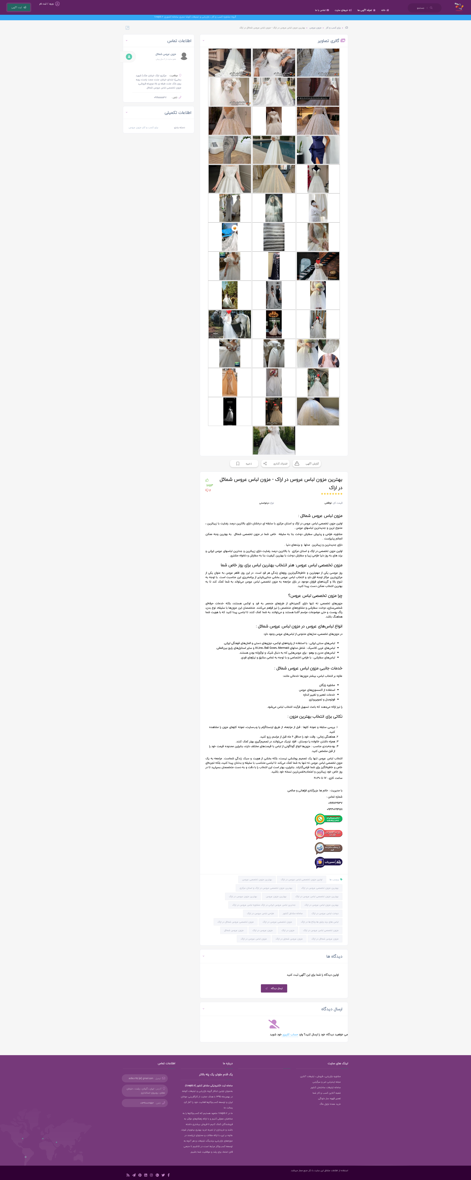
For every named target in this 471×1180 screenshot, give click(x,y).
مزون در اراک (287, 930)
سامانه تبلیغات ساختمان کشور (326, 1087)
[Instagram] (151, 1176)
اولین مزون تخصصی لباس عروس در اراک (301, 879)
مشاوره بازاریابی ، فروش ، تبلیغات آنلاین (320, 1076)
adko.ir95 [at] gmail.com (141, 1078)
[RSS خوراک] (128, 1176)
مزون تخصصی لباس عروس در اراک (321, 930)
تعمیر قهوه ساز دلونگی (329, 1098)
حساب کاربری (290, 1034)
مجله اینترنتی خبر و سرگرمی (327, 1082)
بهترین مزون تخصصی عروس (257, 879)
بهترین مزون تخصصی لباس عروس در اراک (317, 896)
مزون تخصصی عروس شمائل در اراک (235, 922)
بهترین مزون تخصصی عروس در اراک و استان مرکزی (266, 888)
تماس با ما (320, 10)
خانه (383, 10)
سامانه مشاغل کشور (293, 913)
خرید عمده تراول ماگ (330, 1104)
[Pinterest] (139, 1176)
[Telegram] (134, 1176)
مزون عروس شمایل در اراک (289, 939)
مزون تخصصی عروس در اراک (277, 922)
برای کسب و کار (333, 28)
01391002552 (147, 1103)
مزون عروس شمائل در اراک (325, 939)
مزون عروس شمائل (234, 930)
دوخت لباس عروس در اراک (325, 913)
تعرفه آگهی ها (364, 10)
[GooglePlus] (157, 1176)
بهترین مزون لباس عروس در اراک (321, 905)
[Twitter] (163, 1176)
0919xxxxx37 (160, 97)
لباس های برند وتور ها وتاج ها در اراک (320, 922)
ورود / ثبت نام (46, 4)
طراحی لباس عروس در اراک (260, 913)
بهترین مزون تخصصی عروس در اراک (320, 888)
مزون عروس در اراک (262, 930)
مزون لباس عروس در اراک (254, 939)
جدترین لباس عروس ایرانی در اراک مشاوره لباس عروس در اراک (264, 905)
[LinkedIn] (145, 1176)
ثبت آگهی (16, 7)
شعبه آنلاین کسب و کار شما (327, 1093)
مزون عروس (315, 28)
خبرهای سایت (341, 10)
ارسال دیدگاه (277, 988)
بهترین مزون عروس (276, 896)
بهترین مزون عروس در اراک (243, 896)
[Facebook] (169, 1176)
